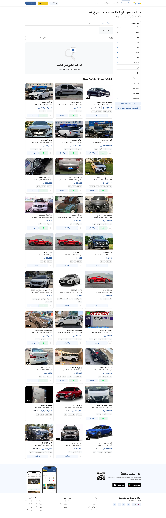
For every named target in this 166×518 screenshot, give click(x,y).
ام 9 (71, 261)
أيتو (74, 261)
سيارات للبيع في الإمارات (66, 504)
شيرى (104, 224)
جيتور (74, 376)
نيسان (44, 224)
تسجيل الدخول (31, 3)
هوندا (44, 149)
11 (41, 261)
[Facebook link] (128, 504)
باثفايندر (40, 224)
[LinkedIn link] (119, 504)
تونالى (105, 452)
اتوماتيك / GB (92, 186)
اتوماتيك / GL (98, 111)
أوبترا (69, 186)
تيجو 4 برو (99, 224)
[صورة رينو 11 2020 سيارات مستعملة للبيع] (39, 241)
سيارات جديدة (115, 3)
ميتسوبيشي (73, 339)
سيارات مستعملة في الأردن (36, 504)
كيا (104, 261)
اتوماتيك (93, 224)
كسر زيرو (96, 149)
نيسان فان (99, 414)
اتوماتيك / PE (71, 452)
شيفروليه (73, 186)
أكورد (40, 149)
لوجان (71, 111)
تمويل (93, 111)
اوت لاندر (37, 339)
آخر (44, 111)
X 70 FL (69, 376)
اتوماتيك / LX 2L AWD (63, 299)
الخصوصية (94, 510)
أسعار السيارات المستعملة (128, 104)
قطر (136, 504)
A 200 (38, 186)
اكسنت (104, 111)
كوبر (71, 224)
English (53, 3)
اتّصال (95, 116)
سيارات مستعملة (125, 3)
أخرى (41, 111)
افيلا (101, 261)
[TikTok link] (123, 504)
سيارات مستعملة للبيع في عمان (34, 510)
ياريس (47, 414)
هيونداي (109, 111)
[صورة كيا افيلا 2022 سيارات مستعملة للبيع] (99, 241)
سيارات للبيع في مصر (67, 501)
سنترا (40, 376)
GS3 (98, 186)
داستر (77, 452)
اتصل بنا (95, 504)
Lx (46, 452)
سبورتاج (71, 299)
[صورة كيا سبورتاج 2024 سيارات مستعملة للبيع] (69, 279)
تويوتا (51, 414)
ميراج (68, 339)
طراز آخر (100, 339)
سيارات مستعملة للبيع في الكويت (34, 501)
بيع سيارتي (42, 3)
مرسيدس (43, 186)
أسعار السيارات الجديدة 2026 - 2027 (128, 108)
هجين (95, 339)
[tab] (106, 23)
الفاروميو (109, 452)
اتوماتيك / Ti (99, 452)
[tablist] (69, 23)
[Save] (87, 85)
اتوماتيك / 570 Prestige (39, 452)
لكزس (50, 452)
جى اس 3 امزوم (36, 299)
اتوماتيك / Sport (34, 149)
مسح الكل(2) (119, 17)
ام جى (80, 414)
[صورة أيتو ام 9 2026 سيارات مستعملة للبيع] (69, 241)
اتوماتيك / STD (71, 414)
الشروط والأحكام (92, 507)
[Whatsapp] (73, 115)
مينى (74, 224)
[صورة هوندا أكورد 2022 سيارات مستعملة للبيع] (39, 129)
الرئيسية (95, 501)
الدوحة (78, 111)
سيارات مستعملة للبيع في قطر (35, 507)
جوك (100, 376)
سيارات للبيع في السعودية (65, 507)
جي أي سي (103, 186)
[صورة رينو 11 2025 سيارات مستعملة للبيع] (99, 279)
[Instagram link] (114, 504)
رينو (74, 111)
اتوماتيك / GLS (62, 339)
